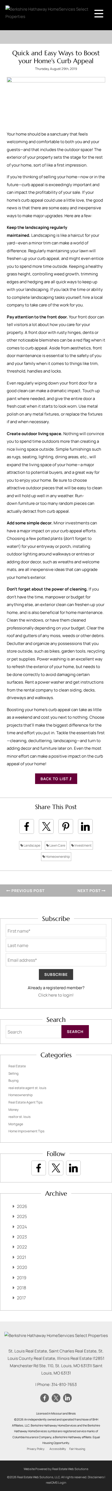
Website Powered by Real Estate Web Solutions (56, 1469)
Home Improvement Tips (26, 1131)
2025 (22, 1216)
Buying (13, 1080)
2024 (22, 1227)
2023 (22, 1237)
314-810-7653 (64, 1384)
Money (13, 1109)
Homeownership (57, 856)
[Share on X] (46, 826)
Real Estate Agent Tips (25, 1102)
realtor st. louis (19, 1116)
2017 (21, 1298)
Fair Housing (77, 1449)
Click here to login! (56, 995)
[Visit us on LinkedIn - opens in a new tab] (73, 1168)
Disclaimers (96, 1477)
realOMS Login (56, 1482)
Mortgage (15, 1124)
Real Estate (17, 1066)
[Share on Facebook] (26, 826)
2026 (22, 1206)
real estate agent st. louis (27, 1088)
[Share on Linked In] (85, 826)
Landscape (31, 845)
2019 (21, 1278)
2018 (21, 1288)
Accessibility (57, 1449)
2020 (22, 1267)
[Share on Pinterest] (65, 826)
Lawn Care (57, 845)
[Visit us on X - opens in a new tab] (56, 1168)
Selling (13, 1073)
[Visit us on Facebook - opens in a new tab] (38, 1168)
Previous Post (27, 890)
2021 (21, 1257)
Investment (83, 845)
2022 (22, 1247)
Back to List (55, 778)
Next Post (89, 890)
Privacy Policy (36, 1449)
